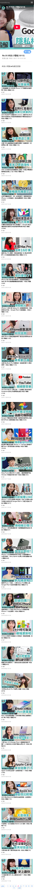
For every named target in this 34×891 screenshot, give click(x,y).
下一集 (27, 51)
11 (14, 888)
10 (32, 886)
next (19, 888)
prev (3, 886)
